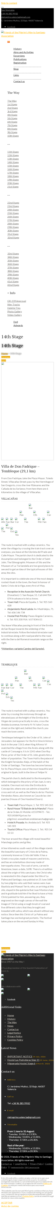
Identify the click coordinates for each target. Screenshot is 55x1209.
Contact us (13, 1029)
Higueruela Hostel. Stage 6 (21, 1063)
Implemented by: (17, 1167)
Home (4, 353)
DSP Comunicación (32, 1167)
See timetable (8, 10)
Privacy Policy (14, 1036)
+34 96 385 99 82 (9, 13)
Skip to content (9, 3)
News (10, 1025)
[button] (5, 357)
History (11, 1018)
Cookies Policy (15, 1039)
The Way (12, 1022)
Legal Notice (14, 1032)
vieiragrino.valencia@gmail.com (15, 17)
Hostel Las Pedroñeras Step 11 (23, 1059)
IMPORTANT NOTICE (19, 1056)
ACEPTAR (6, 1202)
